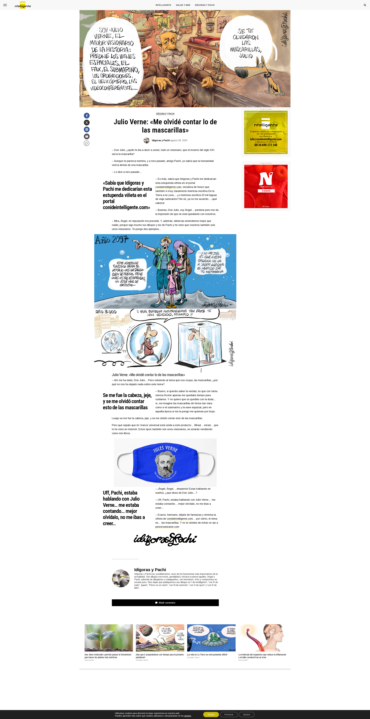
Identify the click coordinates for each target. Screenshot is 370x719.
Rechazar (228, 714)
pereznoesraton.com (167, 526)
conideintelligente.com (168, 187)
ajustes (187, 716)
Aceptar (211, 714)
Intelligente (163, 5)
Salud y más (183, 5)
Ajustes (246, 714)
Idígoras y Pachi (204, 5)
